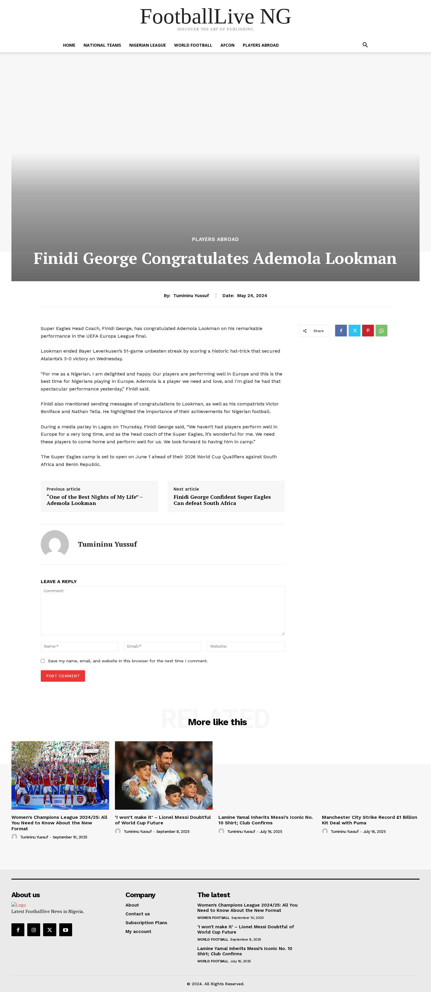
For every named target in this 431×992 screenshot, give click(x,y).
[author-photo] (15, 837)
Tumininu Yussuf (191, 295)
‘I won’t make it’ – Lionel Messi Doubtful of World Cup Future (163, 820)
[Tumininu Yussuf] (55, 544)
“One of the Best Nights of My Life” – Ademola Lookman (94, 500)
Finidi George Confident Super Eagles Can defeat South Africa (222, 500)
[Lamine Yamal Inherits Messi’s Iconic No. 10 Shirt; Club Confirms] (267, 775)
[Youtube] (65, 929)
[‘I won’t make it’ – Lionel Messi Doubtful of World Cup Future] (164, 775)
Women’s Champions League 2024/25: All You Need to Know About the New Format (59, 822)
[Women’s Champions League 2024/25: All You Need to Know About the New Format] (60, 775)
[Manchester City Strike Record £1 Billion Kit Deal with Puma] (371, 775)
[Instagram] (33, 929)
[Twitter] (354, 330)
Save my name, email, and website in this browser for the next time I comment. (128, 660)
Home (69, 45)
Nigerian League (147, 45)
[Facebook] (341, 330)
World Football (193, 45)
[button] (365, 45)
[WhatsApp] (381, 330)
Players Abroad (261, 45)
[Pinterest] (368, 330)
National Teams (102, 45)
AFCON (227, 45)
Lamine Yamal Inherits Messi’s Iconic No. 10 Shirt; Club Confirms (265, 820)
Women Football (213, 918)
